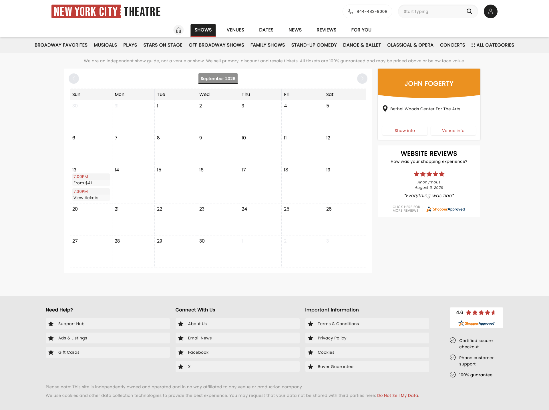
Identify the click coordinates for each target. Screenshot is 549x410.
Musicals (105, 45)
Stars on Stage (163, 45)
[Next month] (362, 78)
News (295, 30)
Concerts (452, 45)
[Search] (470, 11)
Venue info (453, 130)
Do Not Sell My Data (397, 395)
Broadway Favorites (61, 45)
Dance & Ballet (362, 45)
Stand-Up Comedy (314, 45)
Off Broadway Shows (216, 45)
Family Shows (267, 45)
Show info (405, 130)
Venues (235, 30)
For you (361, 30)
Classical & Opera (410, 45)
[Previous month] (74, 78)
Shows (203, 30)
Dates (266, 30)
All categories (495, 45)
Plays (130, 45)
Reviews (327, 30)
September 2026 (218, 78)
